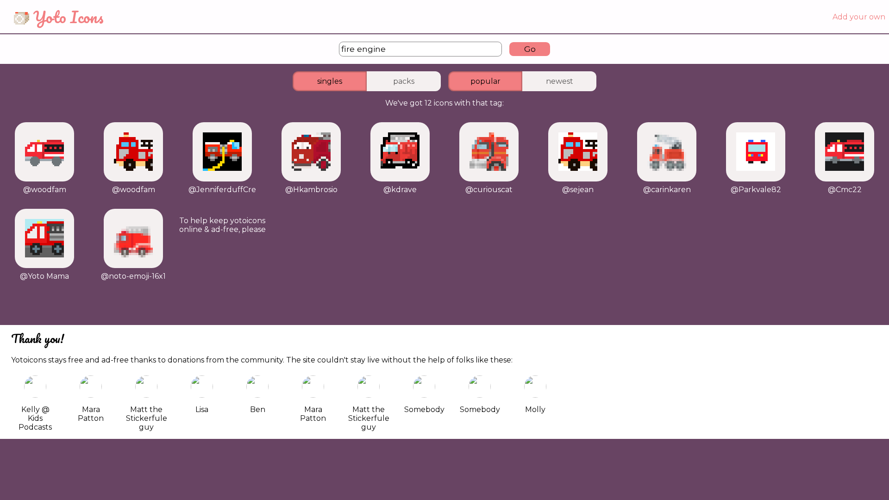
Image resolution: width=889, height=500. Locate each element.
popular (485, 81)
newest (559, 81)
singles (329, 81)
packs (403, 81)
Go (530, 49)
